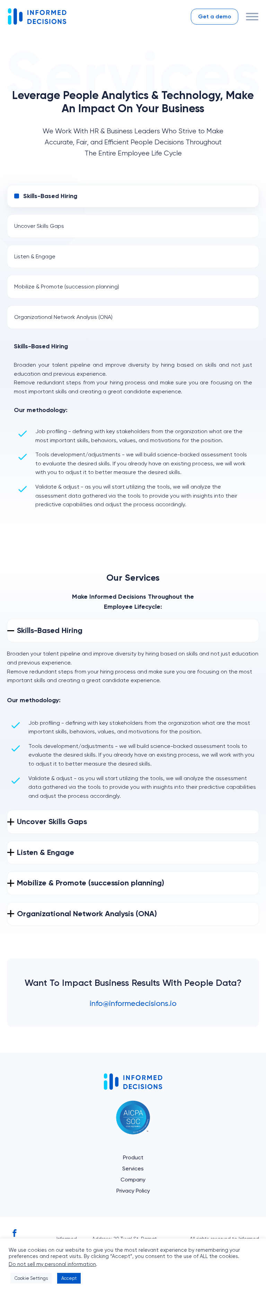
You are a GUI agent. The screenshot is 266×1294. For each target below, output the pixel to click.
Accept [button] (69, 1278)
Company (133, 1179)
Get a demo (214, 16)
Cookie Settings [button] (31, 1278)
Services (133, 1168)
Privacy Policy (133, 1190)
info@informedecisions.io (133, 1003)
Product (133, 1157)
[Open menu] (252, 16)
